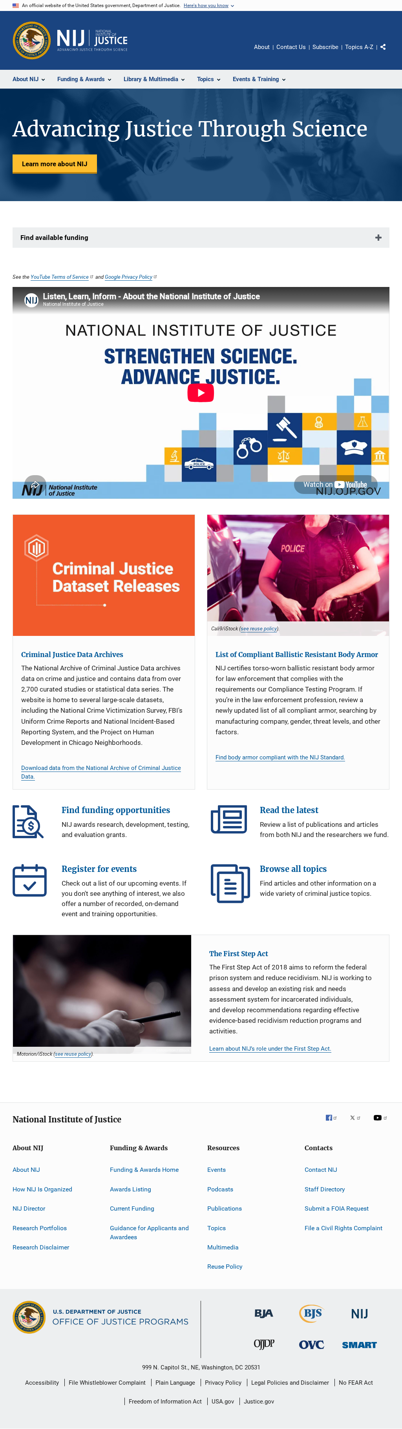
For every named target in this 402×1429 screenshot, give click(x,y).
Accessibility (42, 1382)
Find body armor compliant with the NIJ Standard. (280, 757)
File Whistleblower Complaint (107, 1382)
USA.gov (223, 1401)
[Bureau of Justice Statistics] (312, 1324)
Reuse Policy (225, 1266)
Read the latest (230, 824)
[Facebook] (334, 1123)
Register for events (32, 883)
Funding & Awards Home (144, 1169)
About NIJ (26, 1169)
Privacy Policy (223, 1382)
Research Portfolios (40, 1227)
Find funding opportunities (32, 824)
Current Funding (132, 1208)
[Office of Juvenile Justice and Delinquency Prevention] (264, 1351)
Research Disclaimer (41, 1247)
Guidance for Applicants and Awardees (149, 1232)
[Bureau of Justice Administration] (264, 1320)
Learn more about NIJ (55, 164)
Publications (224, 1208)
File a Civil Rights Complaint (343, 1227)
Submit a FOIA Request (337, 1208)
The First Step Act (238, 954)
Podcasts (220, 1189)
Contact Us (291, 47)
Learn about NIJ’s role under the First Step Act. (270, 1048)
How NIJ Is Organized (42, 1189)
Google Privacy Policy (128, 276)
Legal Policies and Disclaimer (290, 1382)
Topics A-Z (359, 47)
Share (389, 52)
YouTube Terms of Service (60, 276)
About (262, 47)
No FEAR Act (356, 1382)
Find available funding (54, 237)
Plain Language (175, 1382)
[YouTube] (381, 1123)
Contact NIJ (321, 1169)
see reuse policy (259, 628)
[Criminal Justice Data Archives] (104, 575)
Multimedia (223, 1247)
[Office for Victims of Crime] (311, 1350)
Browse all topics (230, 883)
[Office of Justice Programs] (32, 40)
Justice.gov (259, 1401)
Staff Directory (325, 1189)
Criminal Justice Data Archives (72, 654)
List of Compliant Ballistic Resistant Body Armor (297, 654)
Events (216, 1169)
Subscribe (325, 47)
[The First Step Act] (102, 994)
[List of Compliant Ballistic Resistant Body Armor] (298, 575)
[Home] (92, 40)
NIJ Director (29, 1208)
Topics (216, 1227)
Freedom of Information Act (165, 1401)
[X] (358, 1123)
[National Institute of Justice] (359, 1320)
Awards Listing (130, 1189)
